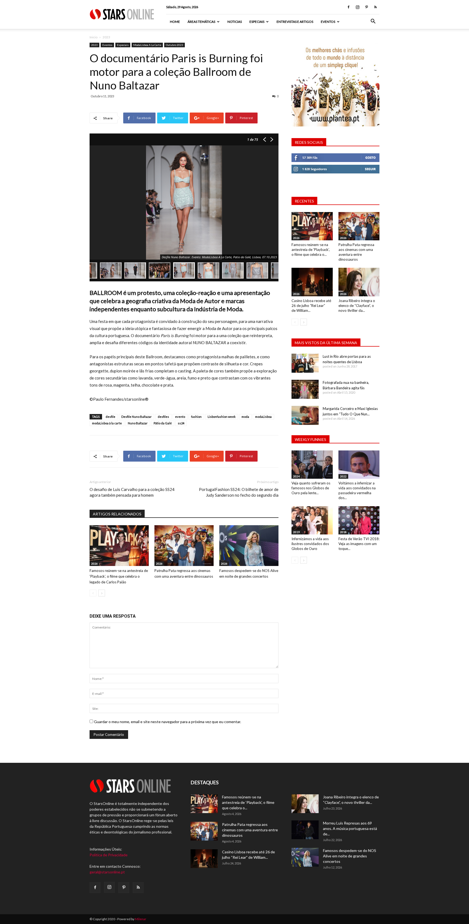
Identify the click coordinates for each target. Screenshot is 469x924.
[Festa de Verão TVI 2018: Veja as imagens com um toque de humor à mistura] (359, 520)
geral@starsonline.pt (107, 872)
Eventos (328, 22)
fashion (196, 416)
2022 (343, 476)
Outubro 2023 (174, 44)
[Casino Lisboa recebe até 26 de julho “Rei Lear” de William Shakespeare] (312, 282)
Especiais (256, 22)
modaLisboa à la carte (107, 423)
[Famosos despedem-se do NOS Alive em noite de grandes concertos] (248, 545)
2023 (94, 44)
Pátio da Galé (163, 423)
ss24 (181, 423)
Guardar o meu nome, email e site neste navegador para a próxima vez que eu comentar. (167, 721)
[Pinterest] (366, 7)
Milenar (140, 919)
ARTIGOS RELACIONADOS (117, 514)
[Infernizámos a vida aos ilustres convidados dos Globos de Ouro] (312, 520)
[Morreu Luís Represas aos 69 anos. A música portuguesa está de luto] (305, 829)
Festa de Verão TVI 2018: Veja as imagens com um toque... (358, 544)
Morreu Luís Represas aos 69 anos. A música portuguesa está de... (350, 828)
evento (180, 416)
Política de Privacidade (109, 855)
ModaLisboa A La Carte (147, 44)
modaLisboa (263, 416)
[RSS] (375, 7)
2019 (296, 532)
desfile (110, 416)
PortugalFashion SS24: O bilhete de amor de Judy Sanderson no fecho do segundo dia (238, 492)
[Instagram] (357, 7)
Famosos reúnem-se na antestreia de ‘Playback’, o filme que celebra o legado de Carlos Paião (119, 576)
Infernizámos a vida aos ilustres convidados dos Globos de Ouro (310, 544)
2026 (94, 563)
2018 (343, 532)
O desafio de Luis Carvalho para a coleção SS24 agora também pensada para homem (132, 492)
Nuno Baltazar (138, 423)
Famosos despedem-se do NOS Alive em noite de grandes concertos (349, 856)
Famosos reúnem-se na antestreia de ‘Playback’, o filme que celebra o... (310, 249)
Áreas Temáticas (201, 22)
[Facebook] (348, 7)
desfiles (163, 416)
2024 (296, 476)
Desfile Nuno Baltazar (136, 416)
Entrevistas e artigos (295, 22)
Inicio (93, 37)
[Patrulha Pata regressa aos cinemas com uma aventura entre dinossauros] (184, 545)
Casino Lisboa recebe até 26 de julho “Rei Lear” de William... (311, 305)
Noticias (234, 22)
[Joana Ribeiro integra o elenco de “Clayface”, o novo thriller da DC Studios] (359, 282)
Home (175, 22)
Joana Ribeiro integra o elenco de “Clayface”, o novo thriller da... (356, 305)
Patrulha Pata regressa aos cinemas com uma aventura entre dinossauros (250, 830)
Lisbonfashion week (222, 416)
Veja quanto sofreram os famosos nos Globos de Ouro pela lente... (310, 488)
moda (245, 416)
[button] (372, 21)
